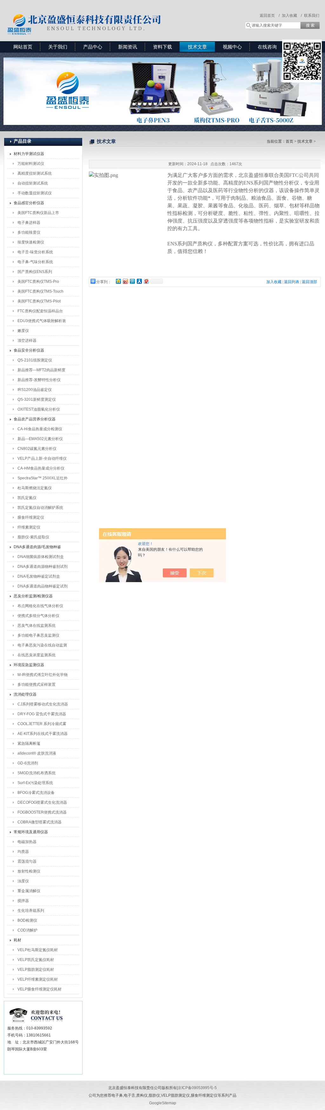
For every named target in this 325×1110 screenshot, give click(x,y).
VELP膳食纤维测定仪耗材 (39, 989)
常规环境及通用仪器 (31, 832)
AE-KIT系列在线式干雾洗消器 (42, 733)
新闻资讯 (127, 46)
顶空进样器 (26, 340)
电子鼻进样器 (28, 222)
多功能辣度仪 (28, 232)
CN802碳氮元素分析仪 (36, 448)
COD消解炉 (27, 930)
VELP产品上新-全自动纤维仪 (42, 458)
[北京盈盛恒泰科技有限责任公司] (107, 14)
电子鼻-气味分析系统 (35, 262)
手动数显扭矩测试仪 (34, 193)
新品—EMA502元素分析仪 (40, 439)
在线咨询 (267, 46)
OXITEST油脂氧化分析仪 (38, 409)
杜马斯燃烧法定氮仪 (34, 488)
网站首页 (22, 46)
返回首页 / (270, 15)
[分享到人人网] (139, 281)
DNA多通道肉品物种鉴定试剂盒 (42, 587)
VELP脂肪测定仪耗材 (35, 969)
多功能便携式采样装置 (36, 684)
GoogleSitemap (162, 1103)
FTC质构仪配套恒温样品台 (40, 311)
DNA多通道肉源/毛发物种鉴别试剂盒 (37, 548)
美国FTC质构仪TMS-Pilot (39, 301)
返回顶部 (309, 282)
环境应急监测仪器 (29, 665)
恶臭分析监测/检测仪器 (33, 596)
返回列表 (291, 282)
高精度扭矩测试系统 (34, 173)
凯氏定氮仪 (26, 498)
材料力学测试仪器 (29, 154)
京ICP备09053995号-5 (197, 1088)
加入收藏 (274, 282)
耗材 (17, 940)
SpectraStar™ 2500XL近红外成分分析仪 (42, 479)
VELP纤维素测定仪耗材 (37, 979)
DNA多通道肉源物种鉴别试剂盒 (42, 567)
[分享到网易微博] (146, 281)
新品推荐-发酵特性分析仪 (39, 380)
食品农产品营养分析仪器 (35, 419)
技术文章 (197, 46)
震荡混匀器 (26, 861)
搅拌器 (23, 901)
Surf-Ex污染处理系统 (35, 783)
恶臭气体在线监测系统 (36, 625)
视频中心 (232, 46)
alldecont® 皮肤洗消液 (36, 753)
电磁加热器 (26, 842)
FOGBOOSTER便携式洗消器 (42, 812)
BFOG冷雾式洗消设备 (36, 792)
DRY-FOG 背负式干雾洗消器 (41, 714)
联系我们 (311, 15)
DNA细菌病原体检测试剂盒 (40, 557)
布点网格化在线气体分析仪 (40, 606)
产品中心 (92, 46)
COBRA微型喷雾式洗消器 (39, 822)
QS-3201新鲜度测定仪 (36, 399)
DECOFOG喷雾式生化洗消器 (42, 802)
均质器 (23, 851)
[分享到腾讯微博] (132, 281)
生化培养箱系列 (30, 910)
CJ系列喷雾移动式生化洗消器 (42, 704)
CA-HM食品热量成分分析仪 (40, 468)
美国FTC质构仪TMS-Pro (38, 281)
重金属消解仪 (28, 891)
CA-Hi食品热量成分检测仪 (39, 429)
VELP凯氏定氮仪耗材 (35, 959)
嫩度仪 (23, 330)
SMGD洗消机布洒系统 (36, 773)
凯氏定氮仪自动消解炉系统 (40, 507)
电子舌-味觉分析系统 (35, 252)
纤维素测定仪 (28, 527)
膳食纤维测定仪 (30, 517)
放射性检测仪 (28, 871)
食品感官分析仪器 (29, 203)
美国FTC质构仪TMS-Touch (40, 291)
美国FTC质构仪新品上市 (38, 213)
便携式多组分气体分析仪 (38, 615)
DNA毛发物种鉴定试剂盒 (38, 576)
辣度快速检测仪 (30, 242)
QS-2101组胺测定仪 (34, 360)
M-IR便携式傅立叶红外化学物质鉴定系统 (42, 675)
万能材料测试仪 (30, 163)
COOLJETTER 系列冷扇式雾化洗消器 (41, 725)
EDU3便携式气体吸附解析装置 (41, 322)
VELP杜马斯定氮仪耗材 (37, 950)
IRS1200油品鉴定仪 (34, 389)
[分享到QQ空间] (118, 281)
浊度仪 (23, 881)
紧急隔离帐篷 (28, 743)
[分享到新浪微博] (125, 281)
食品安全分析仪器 (29, 350)
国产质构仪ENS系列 (34, 271)
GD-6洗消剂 (27, 763)
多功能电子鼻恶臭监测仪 (38, 635)
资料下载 (162, 46)
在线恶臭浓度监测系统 (36, 655)
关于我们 (57, 46)
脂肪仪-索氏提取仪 (33, 537)
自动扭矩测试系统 (32, 183)
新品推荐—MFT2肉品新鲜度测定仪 (41, 371)
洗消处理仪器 (25, 694)
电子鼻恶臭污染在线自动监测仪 (42, 646)
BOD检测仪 (27, 920)
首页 (289, 141)
